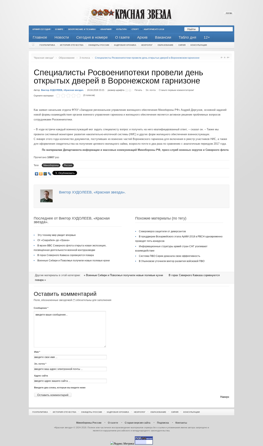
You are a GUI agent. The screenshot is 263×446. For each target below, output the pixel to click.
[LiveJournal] (49, 173)
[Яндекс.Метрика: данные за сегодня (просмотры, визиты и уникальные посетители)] (122, 443)
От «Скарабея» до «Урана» (53, 240)
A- (222, 57)
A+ (228, 57)
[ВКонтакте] (37, 173)
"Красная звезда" (44, 57)
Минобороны (51, 165)
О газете (113, 422)
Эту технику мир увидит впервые (56, 235)
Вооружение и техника (82, 29)
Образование (165, 45)
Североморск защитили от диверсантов (162, 231)
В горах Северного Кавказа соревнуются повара (65, 255)
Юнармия (105, 29)
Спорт (135, 29)
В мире (59, 29)
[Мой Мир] (45, 173)
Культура (121, 29)
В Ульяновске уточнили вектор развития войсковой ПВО (171, 261)
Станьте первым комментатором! (176, 90)
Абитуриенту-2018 (154, 29)
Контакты (181, 422)
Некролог (147, 45)
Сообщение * (41, 308)
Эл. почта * (40, 364)
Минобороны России (88, 422)
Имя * (37, 352)
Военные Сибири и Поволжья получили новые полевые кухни (73, 260)
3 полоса (85, 57)
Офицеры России (98, 45)
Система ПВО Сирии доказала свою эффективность (169, 256)
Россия (68, 165)
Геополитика (47, 45)
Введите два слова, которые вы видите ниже (59, 387)
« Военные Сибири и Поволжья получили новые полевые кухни (124, 275)
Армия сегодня (41, 29)
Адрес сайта (41, 375)
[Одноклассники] (41, 173)
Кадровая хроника (125, 45)
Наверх (224, 396)
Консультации (198, 45)
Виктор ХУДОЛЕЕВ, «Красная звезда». (62, 90)
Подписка (163, 422)
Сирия (182, 45)
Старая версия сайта (137, 422)
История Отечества (71, 45)
